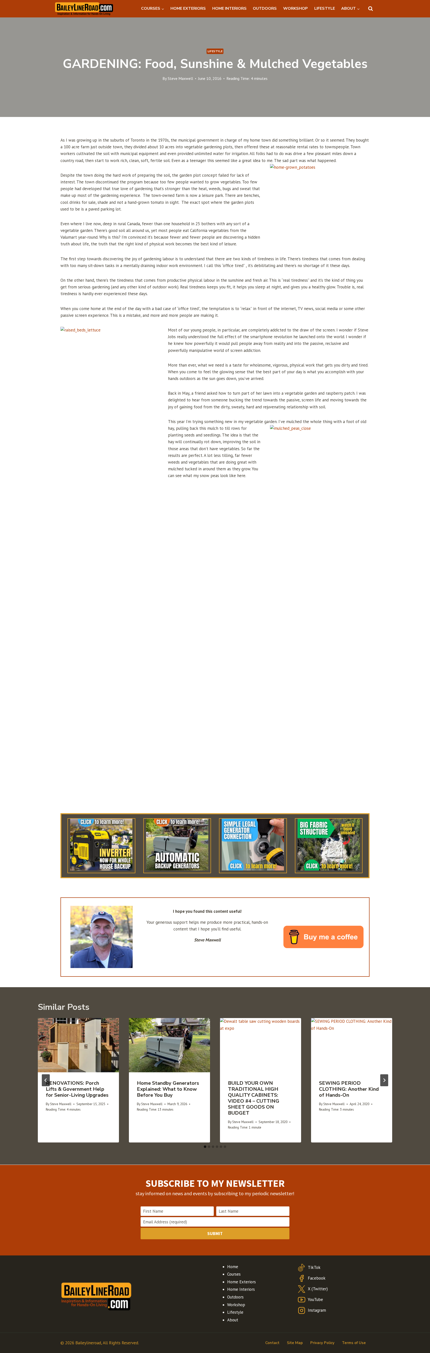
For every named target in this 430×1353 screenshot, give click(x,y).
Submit (215, 1233)
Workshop (236, 1304)
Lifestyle (215, 51)
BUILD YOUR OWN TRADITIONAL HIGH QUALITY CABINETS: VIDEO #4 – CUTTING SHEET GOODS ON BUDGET (253, 1098)
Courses (234, 1274)
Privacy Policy (322, 1342)
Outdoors (235, 1297)
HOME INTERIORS (229, 8)
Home (232, 1266)
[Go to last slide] (46, 1080)
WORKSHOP (295, 8)
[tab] (205, 1146)
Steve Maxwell (180, 78)
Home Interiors (241, 1289)
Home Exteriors (241, 1282)
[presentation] (78, 1045)
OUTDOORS (265, 8)
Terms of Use (354, 1342)
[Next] (384, 1080)
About (232, 1320)
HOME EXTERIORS (188, 8)
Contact (272, 1342)
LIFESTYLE (324, 8)
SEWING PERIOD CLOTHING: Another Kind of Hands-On (349, 1089)
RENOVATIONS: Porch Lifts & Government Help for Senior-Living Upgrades (77, 1089)
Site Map (295, 1342)
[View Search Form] (371, 9)
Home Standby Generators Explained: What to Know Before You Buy (168, 1089)
